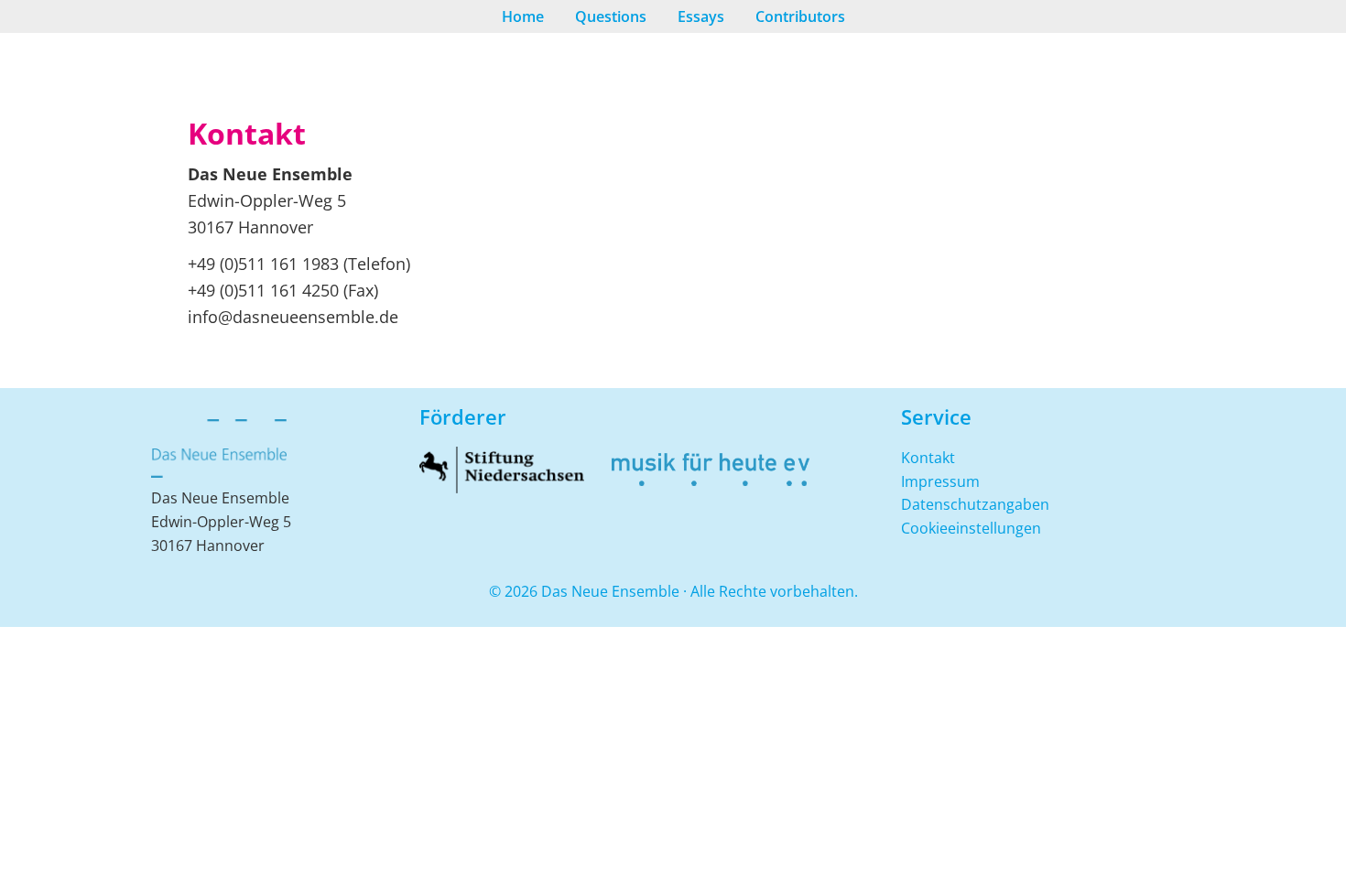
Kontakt (928, 458)
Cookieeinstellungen (971, 528)
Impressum (940, 481)
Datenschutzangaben (975, 504)
